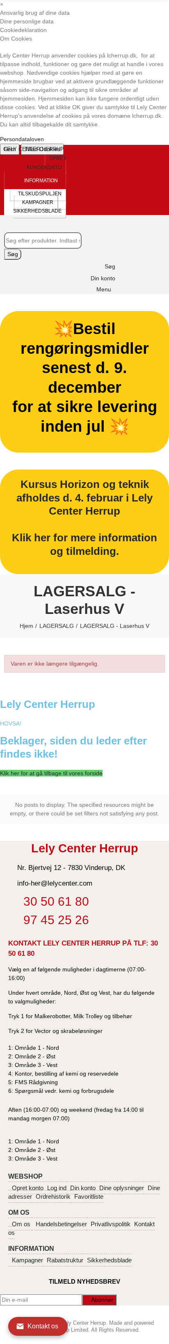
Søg (12, 254)
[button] (46, 162)
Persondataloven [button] (22, 139)
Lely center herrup (34, 149)
